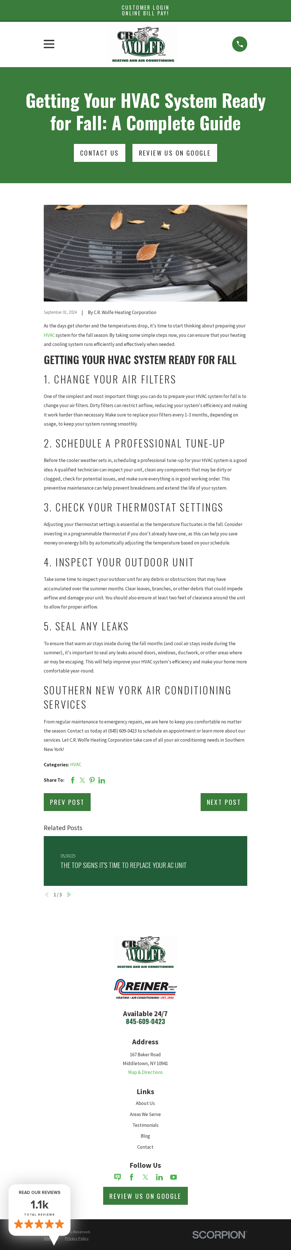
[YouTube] (173, 1177)
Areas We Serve (145, 1114)
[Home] (143, 44)
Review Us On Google (175, 152)
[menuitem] (77, 1238)
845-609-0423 (145, 1021)
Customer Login (146, 10)
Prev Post (67, 801)
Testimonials (145, 1125)
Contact (145, 1147)
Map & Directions (145, 1072)
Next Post (224, 801)
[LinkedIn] (159, 1177)
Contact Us (99, 152)
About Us (145, 1103)
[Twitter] (145, 1177)
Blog (145, 1136)
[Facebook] (131, 1177)
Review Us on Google (145, 1196)
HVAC (49, 335)
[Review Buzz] (117, 1177)
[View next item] (69, 894)
